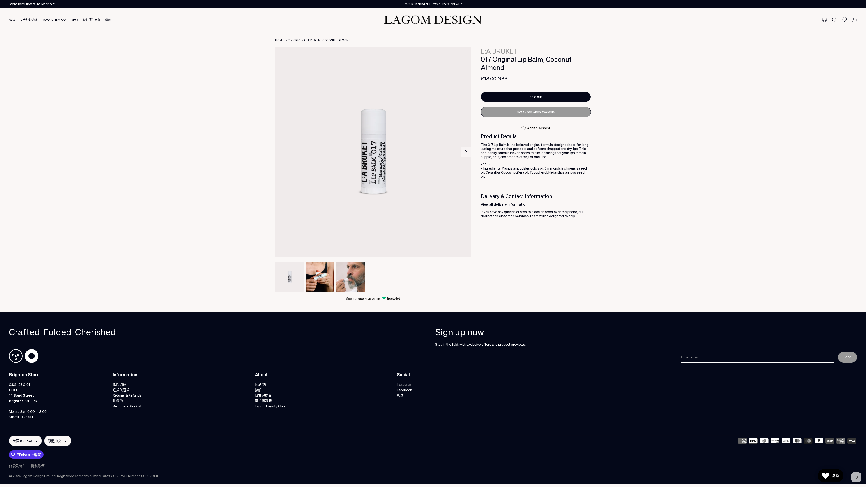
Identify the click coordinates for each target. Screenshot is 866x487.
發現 (108, 20)
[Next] (466, 152)
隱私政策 (38, 466)
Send (847, 357)
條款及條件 (17, 466)
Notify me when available (536, 112)
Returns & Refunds (127, 395)
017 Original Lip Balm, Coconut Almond (319, 40)
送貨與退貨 (121, 390)
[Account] (823, 19)
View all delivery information (504, 204)
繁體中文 (54, 441)
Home (279, 40)
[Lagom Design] (433, 20)
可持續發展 (263, 400)
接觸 (258, 390)
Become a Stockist (127, 406)
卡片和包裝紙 (28, 20)
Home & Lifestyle (54, 20)
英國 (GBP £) (22, 441)
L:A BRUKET (499, 51)
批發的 (118, 400)
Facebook (404, 390)
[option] (373, 152)
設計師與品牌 (91, 20)
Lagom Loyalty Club (270, 406)
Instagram (404, 384)
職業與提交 (263, 395)
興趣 (400, 395)
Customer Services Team (518, 216)
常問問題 (119, 384)
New (12, 20)
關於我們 (261, 384)
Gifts (74, 20)
